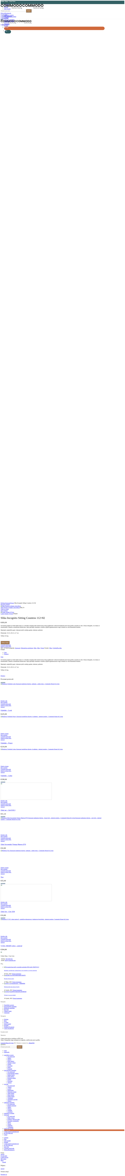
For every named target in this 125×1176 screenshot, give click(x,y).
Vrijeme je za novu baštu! (10, 995)
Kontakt (6, 1025)
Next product (4, 610)
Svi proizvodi (11, 1056)
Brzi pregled (4, 702)
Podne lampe (10, 1096)
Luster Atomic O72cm (7, 613)
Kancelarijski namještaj (10, 1006)
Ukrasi (12, 603)
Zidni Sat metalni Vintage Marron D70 (13, 844)
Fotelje (9, 1064)
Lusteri (9, 1089)
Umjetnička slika (57, 648)
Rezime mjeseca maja (9, 978)
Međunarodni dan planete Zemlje (11, 986)
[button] (5, 733)
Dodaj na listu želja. (6, 646)
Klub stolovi (10, 1061)
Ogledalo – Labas (6, 776)
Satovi (9, 1122)
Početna (3, 603)
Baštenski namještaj (9, 1008)
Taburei (9, 1082)
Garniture (10, 1112)
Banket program (11, 1105)
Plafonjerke (10, 1090)
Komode (9, 1069)
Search (29, 10)
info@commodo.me (10, 960)
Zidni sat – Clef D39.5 (8, 810)
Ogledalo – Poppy (7, 743)
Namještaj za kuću (9, 1005)
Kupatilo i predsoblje (13, 1121)
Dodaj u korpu (5, 642)
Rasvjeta (6, 1009)
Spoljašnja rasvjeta (12, 1099)
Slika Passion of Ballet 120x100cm (10, 607)
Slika (35, 648)
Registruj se (4, 1174)
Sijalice (9, 1101)
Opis (5, 652)
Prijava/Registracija (9, 1150)
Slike (38, 648)
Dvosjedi (9, 1066)
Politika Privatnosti (9, 1027)
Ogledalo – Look (6, 710)
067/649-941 (9, 959)
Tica (2, 877)
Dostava (6, 654)
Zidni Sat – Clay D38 (8, 911)
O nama (6, 1022)
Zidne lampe (10, 1093)
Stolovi (9, 1059)
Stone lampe (10, 1095)
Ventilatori (10, 1098)
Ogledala (9, 1125)
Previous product (5, 604)
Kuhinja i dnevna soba (13, 1119)
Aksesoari (7, 603)
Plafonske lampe (11, 1092)
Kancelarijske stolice (13, 1073)
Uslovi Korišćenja (9, 1028)
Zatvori (3, 707)
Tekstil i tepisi (7, 1011)
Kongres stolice (11, 1078)
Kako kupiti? (7, 1024)
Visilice (9, 1087)
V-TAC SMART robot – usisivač (11, 946)
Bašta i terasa (11, 1118)
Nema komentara (16, 974)
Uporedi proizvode (6, 645)
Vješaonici (10, 1127)
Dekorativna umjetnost (27, 648)
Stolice (9, 1058)
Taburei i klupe (11, 1062)
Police (9, 1067)
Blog (5, 1021)
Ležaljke (9, 1110)
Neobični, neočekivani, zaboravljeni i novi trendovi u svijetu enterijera (20, 970)
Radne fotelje (11, 1075)
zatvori (2, 1154)
